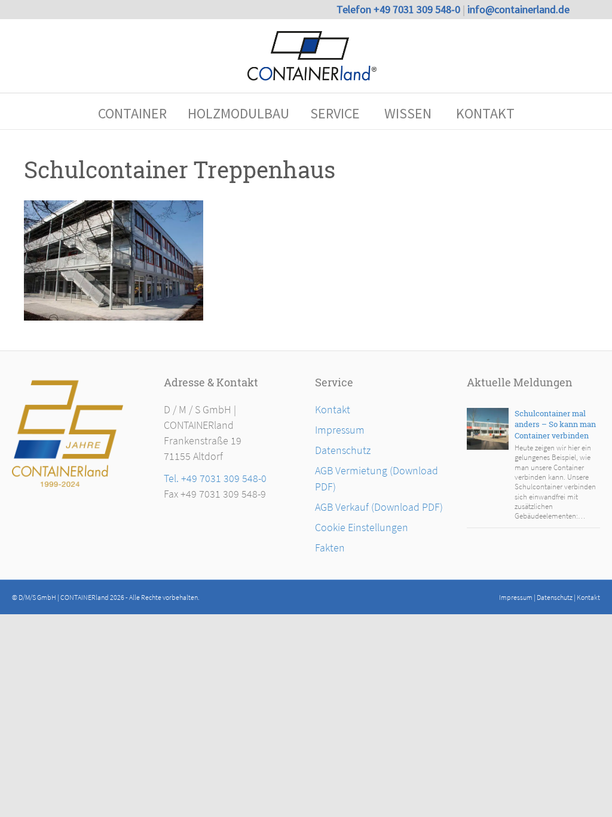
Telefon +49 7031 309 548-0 (399, 9)
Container (132, 113)
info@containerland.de (518, 9)
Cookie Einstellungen (361, 527)
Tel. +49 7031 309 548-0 (215, 478)
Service (335, 113)
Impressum (340, 430)
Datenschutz (343, 450)
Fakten (330, 547)
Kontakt (485, 113)
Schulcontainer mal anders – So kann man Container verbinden (555, 424)
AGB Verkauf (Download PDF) (379, 507)
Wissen (408, 113)
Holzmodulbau (238, 113)
